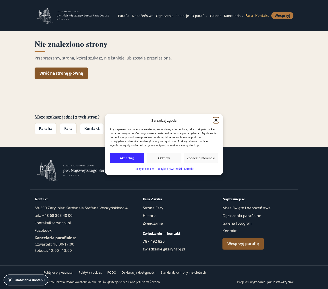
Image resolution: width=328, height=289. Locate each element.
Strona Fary (153, 207)
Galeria (216, 15)
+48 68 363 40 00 (57, 215)
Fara (249, 15)
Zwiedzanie (153, 223)
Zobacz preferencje (201, 158)
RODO (111, 272)
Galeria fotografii (237, 223)
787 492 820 (154, 241)
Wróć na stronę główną (61, 73)
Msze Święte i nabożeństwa (246, 207)
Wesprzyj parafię (243, 243)
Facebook (43, 230)
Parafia (123, 15)
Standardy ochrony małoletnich (183, 272)
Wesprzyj (282, 15)
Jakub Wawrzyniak (280, 282)
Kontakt (188, 169)
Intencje (182, 15)
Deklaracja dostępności (139, 272)
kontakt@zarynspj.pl (53, 222)
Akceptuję (127, 158)
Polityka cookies (144, 169)
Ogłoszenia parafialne (241, 215)
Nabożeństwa (143, 15)
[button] (216, 120)
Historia (150, 215)
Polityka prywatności (169, 169)
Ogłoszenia (165, 15)
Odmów (164, 158)
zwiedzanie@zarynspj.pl (164, 249)
